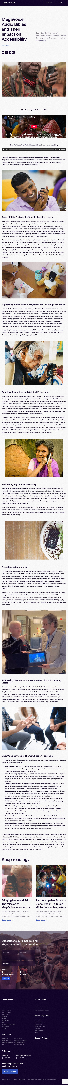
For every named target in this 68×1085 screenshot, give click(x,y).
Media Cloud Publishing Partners (44, 1008)
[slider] (63, 149)
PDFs (3, 1044)
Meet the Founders (40, 1022)
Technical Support (7, 1042)
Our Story (38, 1020)
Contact (37, 1028)
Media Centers (39, 1030)
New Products (26, 971)
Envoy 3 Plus (5, 1014)
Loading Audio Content (41, 1006)
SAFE (3, 1022)
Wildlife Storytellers (8, 1024)
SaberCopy (25, 974)
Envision (4, 1006)
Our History (38, 1024)
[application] (34, 149)
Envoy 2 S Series (6, 1012)
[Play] (4, 149)
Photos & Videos (19, 1044)
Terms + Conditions (19, 1079)
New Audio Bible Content (42, 1010)
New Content (7, 971)
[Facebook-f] (2, 1058)
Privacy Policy (6, 1079)
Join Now (5, 978)
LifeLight (4, 1016)
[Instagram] (6, 1058)
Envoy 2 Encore (6, 1010)
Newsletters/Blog (9, 974)
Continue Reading (41, 40)
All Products (6, 1004)
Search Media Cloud (41, 1004)
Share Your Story (19, 1042)
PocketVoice (5, 1020)
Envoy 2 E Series (6, 1008)
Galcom (4, 1028)
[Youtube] (9, 1058)
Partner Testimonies (20, 1040)
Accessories (5, 1026)
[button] (3, 52)
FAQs (36, 1032)
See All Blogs (18, 1038)
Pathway (4, 1018)
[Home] (9, 3)
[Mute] (59, 149)
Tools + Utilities (6, 1040)
